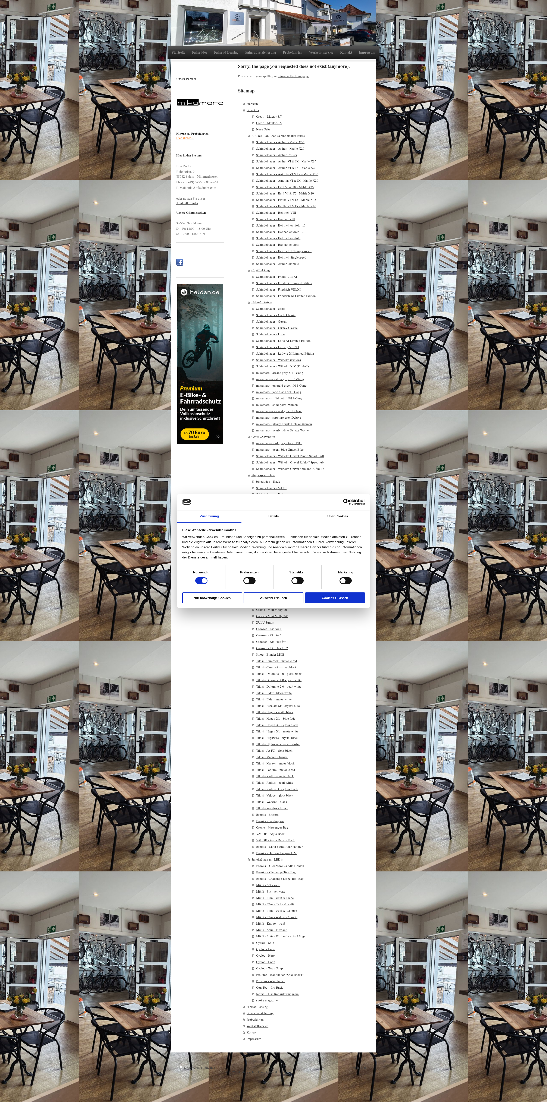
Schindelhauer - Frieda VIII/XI (276, 276)
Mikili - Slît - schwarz (270, 891)
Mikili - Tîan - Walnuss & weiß (276, 917)
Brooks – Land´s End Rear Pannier (279, 846)
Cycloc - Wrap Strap (269, 968)
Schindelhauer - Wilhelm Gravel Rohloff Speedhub (290, 462)
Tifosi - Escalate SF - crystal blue (278, 705)
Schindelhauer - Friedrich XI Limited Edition (286, 296)
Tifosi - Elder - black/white (274, 693)
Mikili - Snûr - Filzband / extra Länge (281, 936)
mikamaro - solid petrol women (277, 404)
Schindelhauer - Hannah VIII (275, 219)
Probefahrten (255, 1019)
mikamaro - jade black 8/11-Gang (278, 392)
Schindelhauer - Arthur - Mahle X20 (280, 148)
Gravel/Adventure (263, 436)
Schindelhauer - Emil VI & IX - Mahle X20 (285, 193)
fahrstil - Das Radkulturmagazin (277, 994)
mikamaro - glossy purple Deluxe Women (284, 424)
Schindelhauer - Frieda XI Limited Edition (284, 283)
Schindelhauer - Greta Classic (276, 315)
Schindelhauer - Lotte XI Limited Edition (283, 340)
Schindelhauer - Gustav (271, 321)
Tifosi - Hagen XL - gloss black (277, 725)
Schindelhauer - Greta (270, 308)
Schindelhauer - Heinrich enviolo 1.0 (281, 225)
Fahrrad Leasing (257, 1006)
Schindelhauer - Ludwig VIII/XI (277, 347)
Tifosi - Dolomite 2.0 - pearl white (278, 680)
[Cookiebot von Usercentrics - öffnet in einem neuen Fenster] (346, 502)
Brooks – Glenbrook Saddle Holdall (280, 866)
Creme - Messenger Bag (272, 827)
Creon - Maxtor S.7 (269, 116)
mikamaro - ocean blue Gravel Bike (280, 449)
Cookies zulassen (335, 598)
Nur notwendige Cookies (212, 598)
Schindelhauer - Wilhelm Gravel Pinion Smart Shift (290, 456)
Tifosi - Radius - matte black (275, 776)
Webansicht (360, 1067)
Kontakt (252, 1032)
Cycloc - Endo (265, 949)
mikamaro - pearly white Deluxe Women (283, 430)
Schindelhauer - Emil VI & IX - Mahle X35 (285, 187)
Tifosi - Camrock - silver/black (276, 667)
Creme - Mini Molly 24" (272, 616)
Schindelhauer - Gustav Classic (277, 328)
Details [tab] (273, 516)
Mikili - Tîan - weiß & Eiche (275, 898)
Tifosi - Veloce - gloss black (274, 795)
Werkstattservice (257, 1026)
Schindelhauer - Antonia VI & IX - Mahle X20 (287, 180)
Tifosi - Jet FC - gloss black (274, 750)
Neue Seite (263, 129)
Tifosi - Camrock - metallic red (276, 661)
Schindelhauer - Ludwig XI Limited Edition (285, 353)
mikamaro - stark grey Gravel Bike (279, 443)
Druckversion (193, 1067)
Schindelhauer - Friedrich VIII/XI (278, 289)
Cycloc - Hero (265, 955)
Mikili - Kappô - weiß (270, 923)
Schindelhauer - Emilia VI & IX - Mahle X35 (286, 199)
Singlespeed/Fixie (263, 475)
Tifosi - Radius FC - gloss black (277, 789)
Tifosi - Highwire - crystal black (277, 737)
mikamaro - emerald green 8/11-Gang (281, 385)
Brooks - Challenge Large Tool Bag (280, 878)
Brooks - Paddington (270, 821)
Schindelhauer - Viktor (271, 488)
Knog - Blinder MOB (270, 654)
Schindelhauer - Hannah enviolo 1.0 (280, 231)
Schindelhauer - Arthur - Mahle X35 (280, 142)
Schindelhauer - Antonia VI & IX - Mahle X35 (287, 174)
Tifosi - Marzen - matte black (275, 763)
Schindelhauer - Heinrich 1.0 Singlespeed (284, 251)
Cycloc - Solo (265, 942)
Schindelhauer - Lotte (270, 334)
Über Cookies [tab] (337, 516)
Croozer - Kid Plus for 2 (272, 648)
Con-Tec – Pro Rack (269, 987)
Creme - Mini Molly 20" (272, 609)
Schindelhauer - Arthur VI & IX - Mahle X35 (286, 161)
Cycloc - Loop (265, 962)
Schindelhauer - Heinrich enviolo (278, 238)
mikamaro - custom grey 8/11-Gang (280, 379)
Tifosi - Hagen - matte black (274, 712)
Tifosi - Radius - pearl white (274, 782)
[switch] (249, 580)
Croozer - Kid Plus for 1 (272, 641)
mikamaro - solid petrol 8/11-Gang (279, 398)
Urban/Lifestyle (261, 302)
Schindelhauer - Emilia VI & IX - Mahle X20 (286, 206)
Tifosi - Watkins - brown (272, 808)
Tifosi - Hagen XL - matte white (277, 731)
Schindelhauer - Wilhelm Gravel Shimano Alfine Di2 (291, 468)
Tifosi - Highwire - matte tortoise (278, 744)
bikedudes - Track (268, 481)
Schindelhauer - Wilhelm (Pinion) (278, 360)
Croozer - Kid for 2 (269, 635)
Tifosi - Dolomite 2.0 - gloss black (279, 673)
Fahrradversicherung (260, 1013)
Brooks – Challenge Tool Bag (276, 872)
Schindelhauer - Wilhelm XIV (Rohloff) (282, 366)
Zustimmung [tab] (209, 516)
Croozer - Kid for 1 (269, 629)
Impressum (254, 1038)
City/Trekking (260, 270)
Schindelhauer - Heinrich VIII (276, 212)
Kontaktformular (187, 203)
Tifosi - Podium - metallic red (275, 769)
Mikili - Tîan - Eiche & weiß (275, 904)
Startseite (253, 103)
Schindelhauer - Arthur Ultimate (277, 264)
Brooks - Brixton (267, 814)
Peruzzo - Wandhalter (270, 981)
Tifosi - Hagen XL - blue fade (276, 718)
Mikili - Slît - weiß (268, 885)
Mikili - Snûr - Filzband (271, 930)
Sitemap (209, 1067)
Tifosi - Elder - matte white (274, 699)
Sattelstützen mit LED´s (267, 859)
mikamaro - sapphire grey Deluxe (278, 417)
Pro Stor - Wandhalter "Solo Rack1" (280, 974)
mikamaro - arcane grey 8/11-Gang (279, 372)
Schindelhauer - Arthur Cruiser (276, 155)
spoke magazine (267, 1000)
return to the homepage (293, 76)
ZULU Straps (265, 622)
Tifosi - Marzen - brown (272, 757)
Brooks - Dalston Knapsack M (276, 853)
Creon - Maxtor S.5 (269, 123)
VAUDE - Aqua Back (270, 834)
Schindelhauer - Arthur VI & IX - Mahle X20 (286, 167)
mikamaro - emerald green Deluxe (279, 411)
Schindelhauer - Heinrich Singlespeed (281, 257)
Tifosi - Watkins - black (271, 801)
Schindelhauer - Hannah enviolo (277, 244)
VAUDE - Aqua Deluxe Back (275, 840)
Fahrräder (253, 110)
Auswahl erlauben (273, 598)
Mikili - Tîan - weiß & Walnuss (276, 910)
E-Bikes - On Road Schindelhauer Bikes (278, 135)
